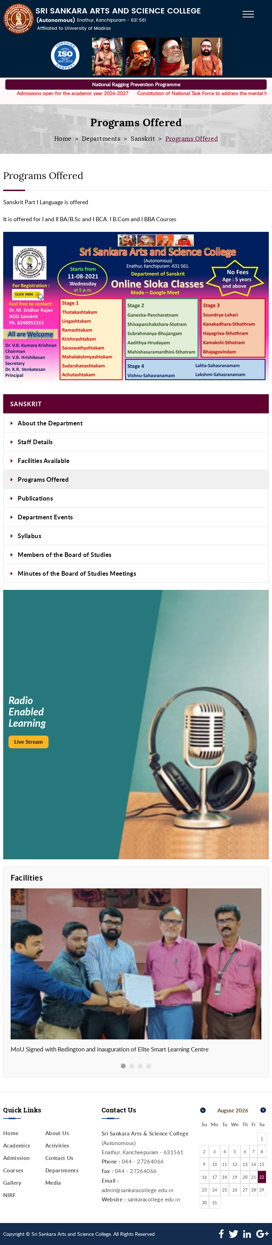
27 (245, 1190)
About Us (57, 1133)
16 (204, 1177)
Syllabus (29, 535)
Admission (16, 1158)
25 (224, 1190)
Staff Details (35, 441)
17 (214, 1177)
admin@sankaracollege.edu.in (138, 1190)
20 (245, 1177)
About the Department (50, 423)
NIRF (9, 1195)
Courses (13, 1170)
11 (224, 1164)
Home (63, 139)
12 (234, 1164)
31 (214, 1202)
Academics (16, 1145)
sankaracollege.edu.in (154, 1199)
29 (261, 1190)
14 (253, 1164)
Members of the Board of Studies (65, 554)
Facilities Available (43, 460)
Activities (57, 1145)
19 (234, 1177)
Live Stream (28, 742)
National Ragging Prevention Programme (136, 84)
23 (204, 1190)
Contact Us (59, 1158)
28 (253, 1190)
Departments (101, 139)
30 (204, 1202)
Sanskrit (143, 139)
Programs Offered (43, 479)
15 (261, 1164)
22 (261, 1177)
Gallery (12, 1183)
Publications (35, 498)
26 (234, 1190)
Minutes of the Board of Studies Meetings (77, 573)
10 (214, 1164)
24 (214, 1190)
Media (53, 1183)
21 (253, 1177)
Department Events (45, 517)
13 (245, 1164)
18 (224, 1177)
